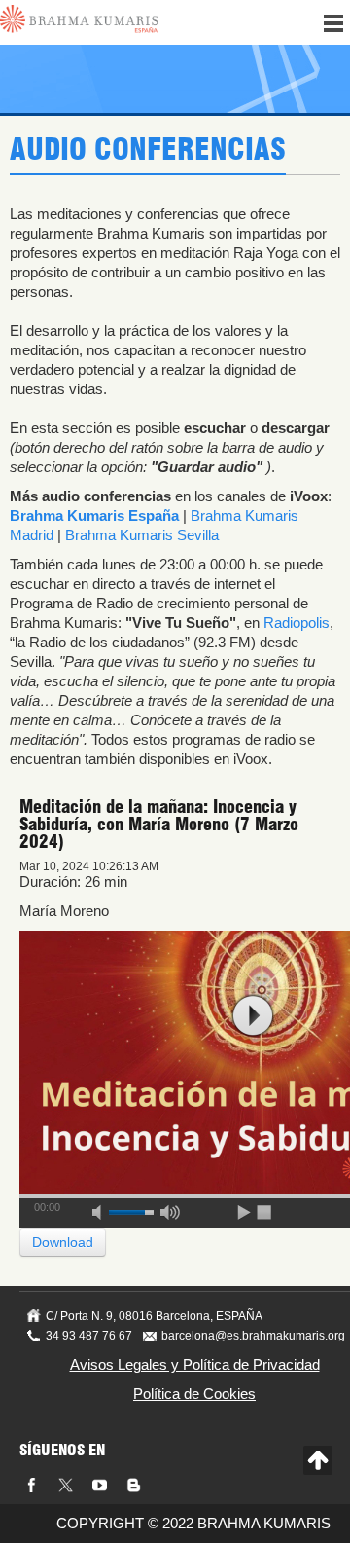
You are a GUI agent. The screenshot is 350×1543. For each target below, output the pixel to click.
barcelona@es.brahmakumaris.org (253, 1335)
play (252, 1016)
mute (103, 1209)
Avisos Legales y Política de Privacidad (195, 1364)
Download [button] (62, 1242)
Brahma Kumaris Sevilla (142, 535)
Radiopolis (296, 622)
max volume (170, 1209)
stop (265, 1209)
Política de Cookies (194, 1393)
